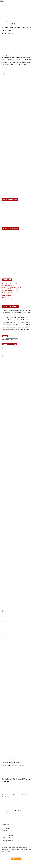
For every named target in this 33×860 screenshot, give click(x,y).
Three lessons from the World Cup (10, 324)
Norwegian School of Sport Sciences (12, 287)
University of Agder (7, 294)
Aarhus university (7, 297)
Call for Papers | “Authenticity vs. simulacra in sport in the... (16, 812)
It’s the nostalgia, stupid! (8, 322)
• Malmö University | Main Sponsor (11, 284)
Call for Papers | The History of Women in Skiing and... (16, 780)
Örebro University (7, 299)
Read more (4, 67)
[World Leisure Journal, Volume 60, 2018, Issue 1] (16, 44)
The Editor (4, 33)
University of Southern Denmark (11, 290)
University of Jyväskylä (8, 285)
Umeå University (6, 295)
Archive (4, 339)
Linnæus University (7, 292)
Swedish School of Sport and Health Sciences (14, 289)
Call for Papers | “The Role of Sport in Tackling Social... (14, 796)
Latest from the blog (10, 306)
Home (3, 21)
